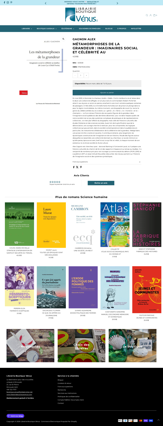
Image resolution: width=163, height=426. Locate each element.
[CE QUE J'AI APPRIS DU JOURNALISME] (51, 287)
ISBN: (75, 67)
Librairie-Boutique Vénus (30, 421)
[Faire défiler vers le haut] (158, 420)
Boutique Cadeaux (46, 29)
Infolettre (136, 29)
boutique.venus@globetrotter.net (19, 392)
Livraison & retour (64, 383)
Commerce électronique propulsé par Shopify (59, 421)
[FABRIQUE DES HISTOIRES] (146, 224)
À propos (121, 29)
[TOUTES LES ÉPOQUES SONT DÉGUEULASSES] (51, 225)
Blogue (108, 29)
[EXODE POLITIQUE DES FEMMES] (83, 287)
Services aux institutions (67, 393)
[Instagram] (7, 2)
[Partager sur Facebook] (74, 168)
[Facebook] (4, 2)
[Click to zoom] (63, 38)
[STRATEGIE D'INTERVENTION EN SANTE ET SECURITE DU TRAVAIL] (19, 224)
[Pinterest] (11, 2)
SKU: (74, 63)
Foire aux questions (80, 162)
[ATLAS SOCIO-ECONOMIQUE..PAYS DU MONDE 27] (115, 224)
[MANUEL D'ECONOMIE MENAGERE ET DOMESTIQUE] (115, 288)
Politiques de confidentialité (68, 397)
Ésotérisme (67, 29)
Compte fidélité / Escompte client (71, 400)
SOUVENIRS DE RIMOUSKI (89, 29)
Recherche (62, 390)
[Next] (117, 2)
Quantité (76, 71)
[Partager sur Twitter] (77, 168)
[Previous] (45, 2)
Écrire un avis (101, 183)
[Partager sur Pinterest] (81, 168)
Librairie (26, 29)
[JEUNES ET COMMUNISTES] (146, 289)
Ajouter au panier (107, 93)
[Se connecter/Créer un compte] (151, 15)
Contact (61, 403)
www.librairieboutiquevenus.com (19, 395)
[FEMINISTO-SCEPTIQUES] (19, 286)
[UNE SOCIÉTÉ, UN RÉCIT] (83, 224)
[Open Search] (147, 15)
